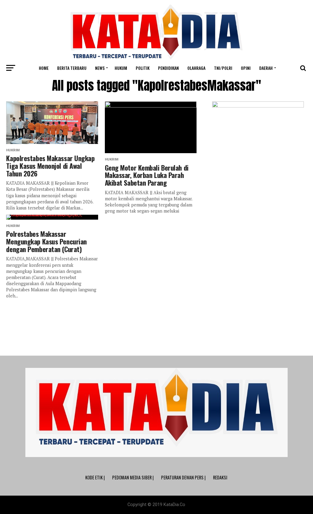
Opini (246, 68)
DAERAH (266, 68)
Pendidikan (168, 68)
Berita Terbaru (72, 68)
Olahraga (196, 68)
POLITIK (142, 68)
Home (44, 68)
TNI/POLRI (223, 68)
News (100, 68)
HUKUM (121, 68)
